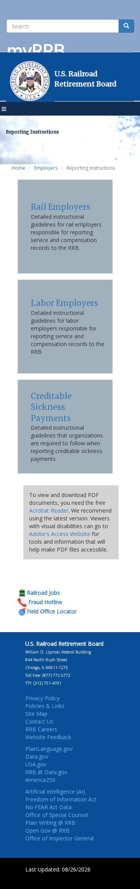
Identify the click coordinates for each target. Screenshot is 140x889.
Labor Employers (64, 303)
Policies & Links (45, 706)
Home (18, 168)
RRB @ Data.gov (46, 772)
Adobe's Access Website (59, 534)
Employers (46, 168)
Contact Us (39, 721)
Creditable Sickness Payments (51, 407)
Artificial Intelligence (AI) (55, 791)
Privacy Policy (42, 698)
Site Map (36, 713)
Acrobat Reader (48, 510)
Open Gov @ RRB (47, 830)
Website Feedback (48, 737)
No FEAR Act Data (48, 807)
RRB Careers (41, 729)
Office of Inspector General (59, 838)
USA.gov (35, 764)
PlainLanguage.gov (49, 748)
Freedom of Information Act (60, 799)
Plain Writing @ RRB (50, 822)
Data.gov (36, 756)
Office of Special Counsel (56, 815)
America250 (40, 780)
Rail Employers (60, 207)
